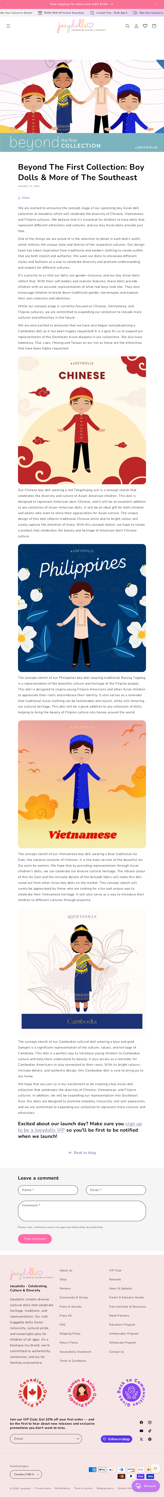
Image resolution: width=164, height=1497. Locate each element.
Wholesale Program (122, 1343)
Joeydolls (25, 1488)
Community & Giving (74, 1297)
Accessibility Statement (75, 1352)
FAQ (63, 1325)
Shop (63, 1279)
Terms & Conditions (73, 1361)
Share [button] (26, 198)
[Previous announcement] (7, 4)
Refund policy (62, 1488)
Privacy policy (43, 1488)
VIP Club (115, 1270)
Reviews (65, 1288)
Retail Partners (119, 1316)
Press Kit (66, 1316)
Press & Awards (71, 1307)
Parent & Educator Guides (126, 1297)
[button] (8, 26)
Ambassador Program (124, 1334)
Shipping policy (105, 1488)
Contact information (129, 1488)
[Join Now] (77, 1438)
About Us (66, 1270)
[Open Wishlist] (145, 26)
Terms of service (83, 1488)
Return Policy (69, 1343)
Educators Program (122, 1325)
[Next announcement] (156, 4)
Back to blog (85, 1152)
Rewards (115, 1279)
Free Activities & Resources (127, 1307)
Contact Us (116, 1352)
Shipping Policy (70, 1334)
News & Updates (120, 1288)
